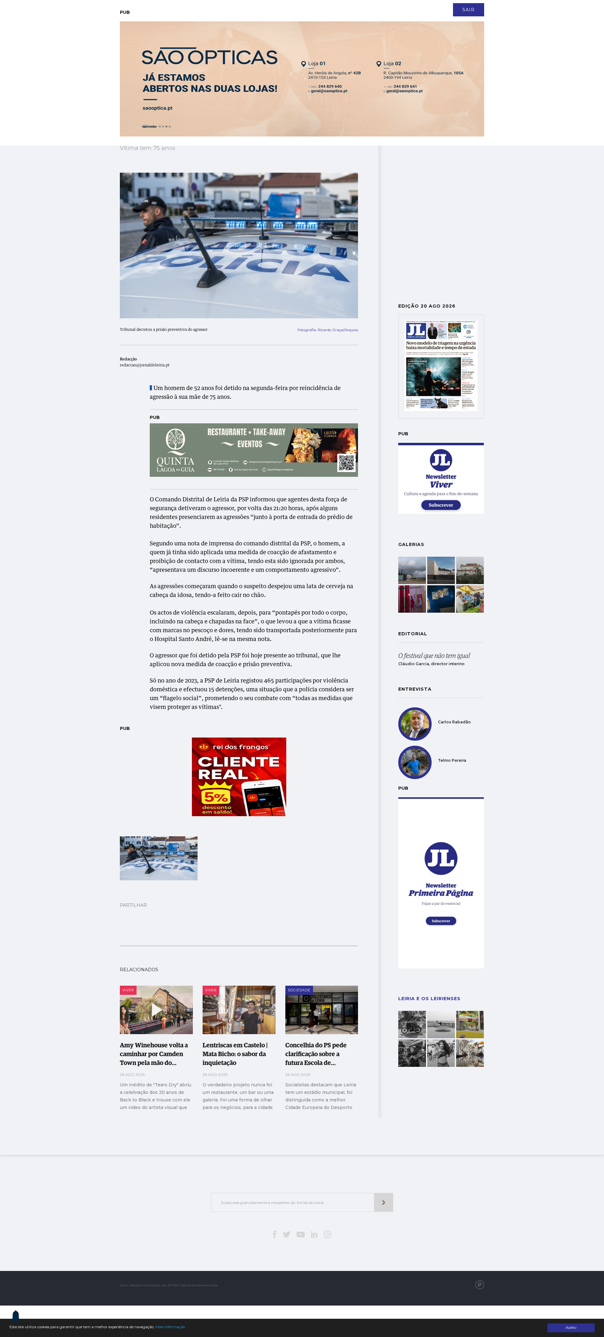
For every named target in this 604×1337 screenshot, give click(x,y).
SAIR (468, 10)
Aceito (571, 1327)
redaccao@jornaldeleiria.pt (145, 365)
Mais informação (170, 1327)
